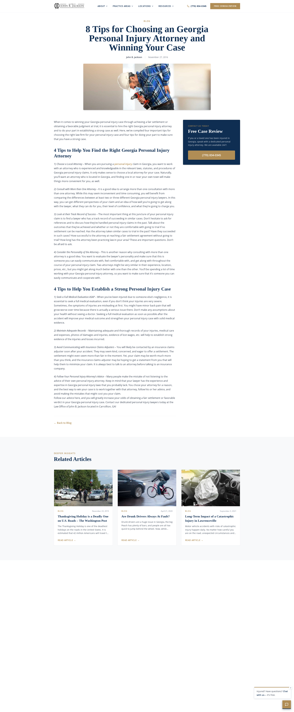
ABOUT (101, 6)
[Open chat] (286, 704)
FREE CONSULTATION (225, 6)
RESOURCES (164, 6)
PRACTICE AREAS (122, 6)
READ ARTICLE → (67, 540)
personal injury (123, 164)
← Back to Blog (63, 423)
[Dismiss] (290, 687)
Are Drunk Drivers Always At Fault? (145, 516)
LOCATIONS (144, 6)
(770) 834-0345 (199, 6)
